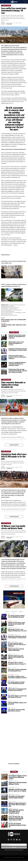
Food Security (5, 308)
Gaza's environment (7, 310)
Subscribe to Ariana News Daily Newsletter (14, 850)
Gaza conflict (13, 308)
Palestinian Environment (8, 311)
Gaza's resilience (17, 310)
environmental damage (7, 307)
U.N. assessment (18, 312)
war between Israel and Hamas (9, 315)
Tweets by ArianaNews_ (14, 763)
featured (17, 307)
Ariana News (9, 23)
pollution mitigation (7, 312)
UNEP (24, 312)
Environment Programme (8, 306)
